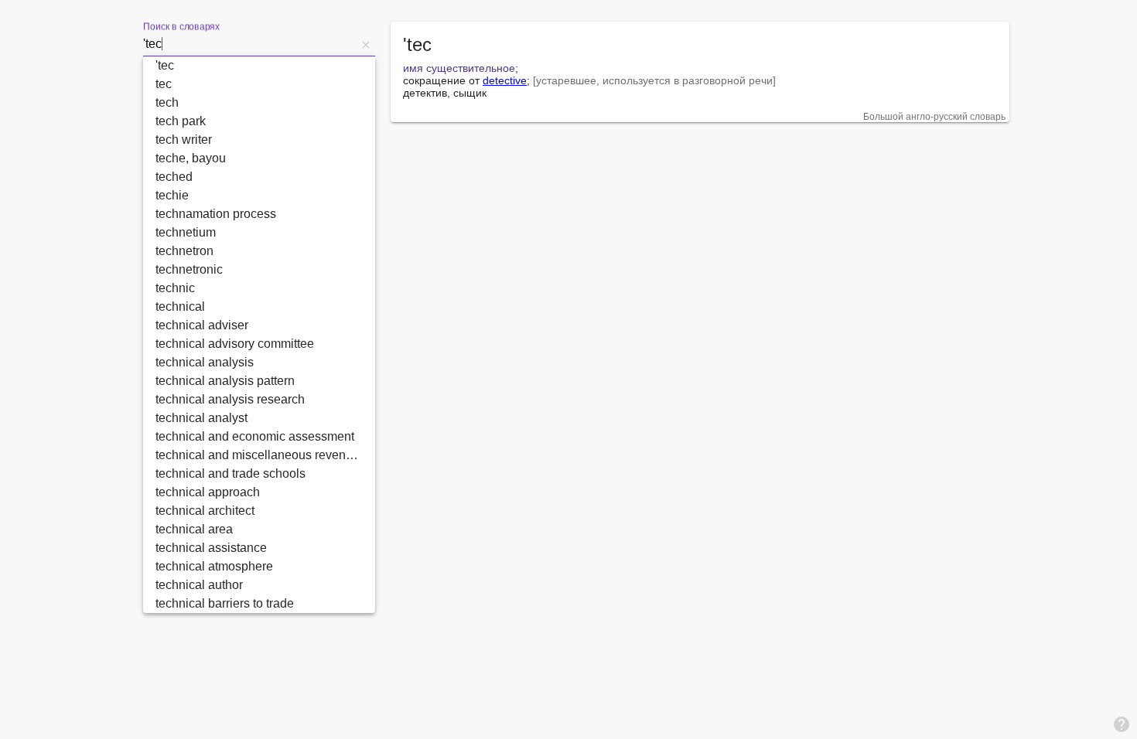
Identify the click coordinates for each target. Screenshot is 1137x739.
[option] (259, 65)
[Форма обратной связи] (1121, 723)
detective (505, 80)
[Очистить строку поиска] (366, 44)
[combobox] (250, 44)
